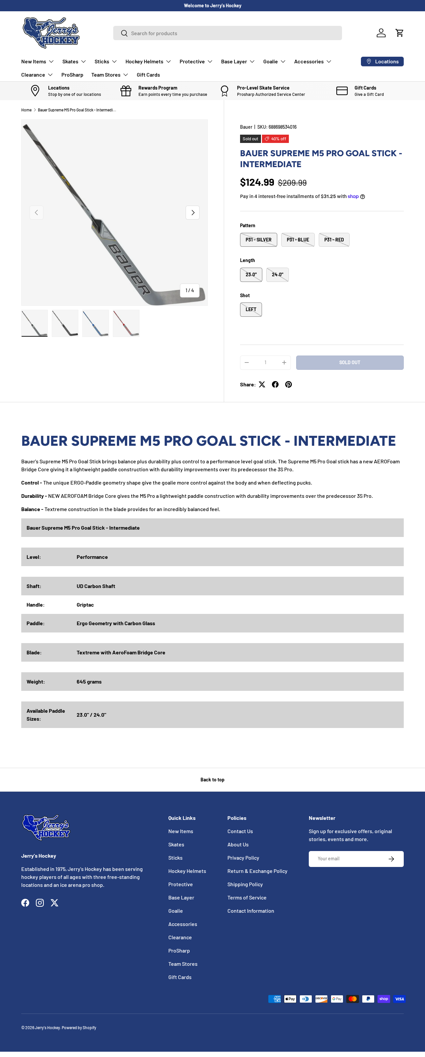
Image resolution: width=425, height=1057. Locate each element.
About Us (238, 844)
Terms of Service (247, 897)
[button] (399, 33)
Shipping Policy (245, 884)
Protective (192, 61)
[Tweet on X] (262, 384)
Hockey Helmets (144, 61)
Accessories (309, 61)
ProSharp (72, 74)
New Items (33, 61)
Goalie (270, 61)
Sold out (349, 362)
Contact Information (250, 910)
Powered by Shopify (79, 1027)
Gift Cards (148, 74)
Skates (70, 61)
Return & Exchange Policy (257, 871)
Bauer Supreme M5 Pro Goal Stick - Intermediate (78, 110)
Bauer (246, 127)
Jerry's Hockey (47, 1027)
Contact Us (240, 831)
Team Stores (106, 74)
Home (26, 110)
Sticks (102, 61)
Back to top (212, 779)
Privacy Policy (243, 857)
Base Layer (234, 61)
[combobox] (227, 33)
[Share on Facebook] (275, 384)
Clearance (33, 74)
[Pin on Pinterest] (288, 384)
